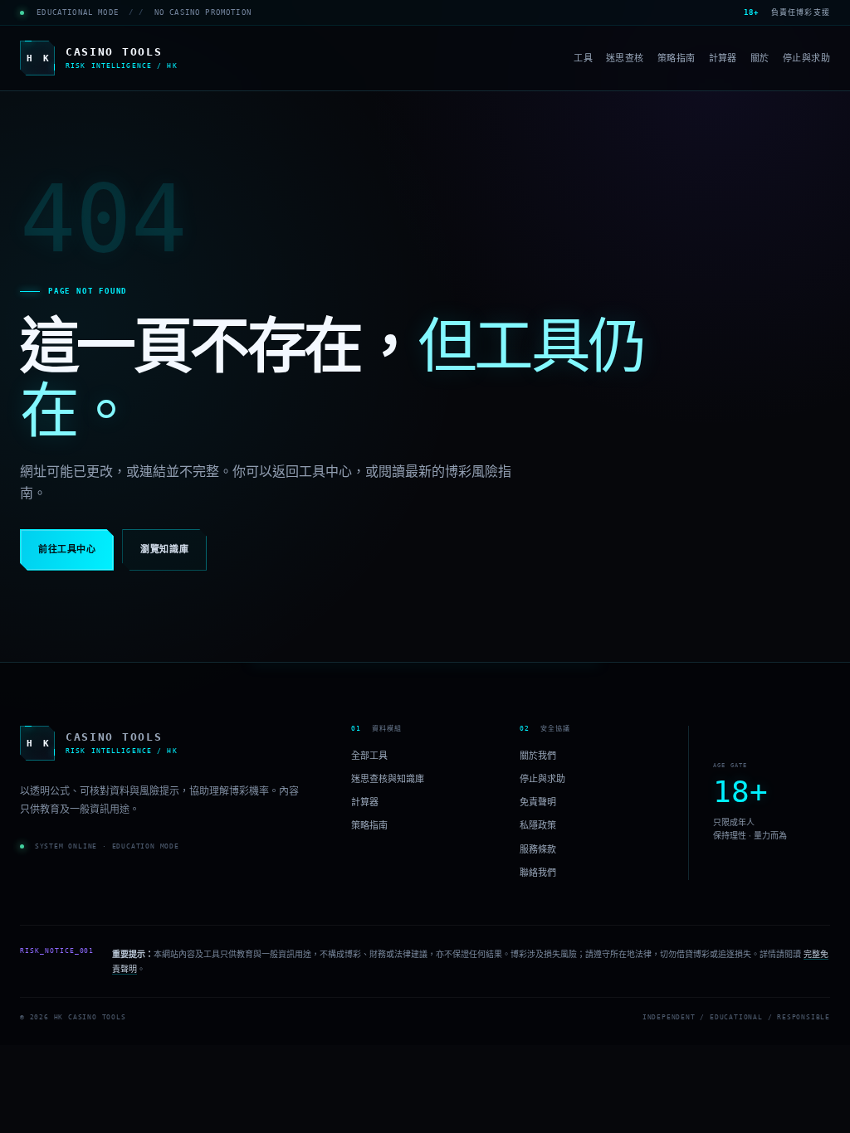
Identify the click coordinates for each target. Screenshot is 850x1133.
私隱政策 (538, 825)
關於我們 (538, 755)
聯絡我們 (538, 872)
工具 (583, 58)
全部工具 (369, 755)
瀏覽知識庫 (164, 549)
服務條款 (538, 848)
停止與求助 (806, 58)
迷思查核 (625, 58)
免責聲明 (538, 802)
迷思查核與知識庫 (387, 779)
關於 (759, 58)
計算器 (723, 58)
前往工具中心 (66, 549)
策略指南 (676, 58)
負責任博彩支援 (787, 12)
